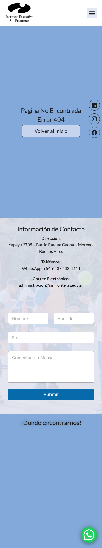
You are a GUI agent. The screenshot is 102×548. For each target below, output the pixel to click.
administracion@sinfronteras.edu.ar (51, 285)
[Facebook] (94, 132)
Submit (51, 394)
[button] (92, 13)
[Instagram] (94, 118)
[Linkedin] (94, 105)
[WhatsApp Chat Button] (89, 535)
